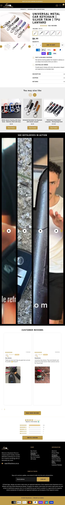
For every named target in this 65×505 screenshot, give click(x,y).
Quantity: (35, 41)
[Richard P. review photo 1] (13, 374)
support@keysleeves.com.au (11, 463)
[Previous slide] (4, 231)
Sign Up (43, 479)
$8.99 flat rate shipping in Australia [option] (32, 1)
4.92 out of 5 (37, 420)
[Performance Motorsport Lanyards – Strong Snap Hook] (54, 108)
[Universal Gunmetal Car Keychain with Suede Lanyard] (32, 108)
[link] (62, 45)
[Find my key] (57, 5)
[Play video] (9, 231)
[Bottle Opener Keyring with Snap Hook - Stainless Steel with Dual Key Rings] (11, 108)
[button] (1, 27)
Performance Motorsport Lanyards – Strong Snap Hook (53, 120)
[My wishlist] (60, 5)
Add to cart (51, 45)
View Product (11, 127)
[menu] (1, 5)
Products (23, 9)
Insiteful (42, 498)
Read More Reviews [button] (32, 413)
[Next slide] (61, 231)
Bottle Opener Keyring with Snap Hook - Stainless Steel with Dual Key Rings (11, 121)
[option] (15, 27)
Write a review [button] (32, 437)
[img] (8, 352)
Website (35, 498)
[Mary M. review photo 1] (42, 374)
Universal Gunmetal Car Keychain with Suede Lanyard (32, 120)
